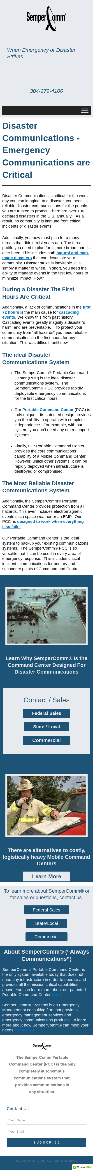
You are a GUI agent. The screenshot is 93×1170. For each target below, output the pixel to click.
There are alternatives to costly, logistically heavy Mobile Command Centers (46, 857)
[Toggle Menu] (84, 111)
